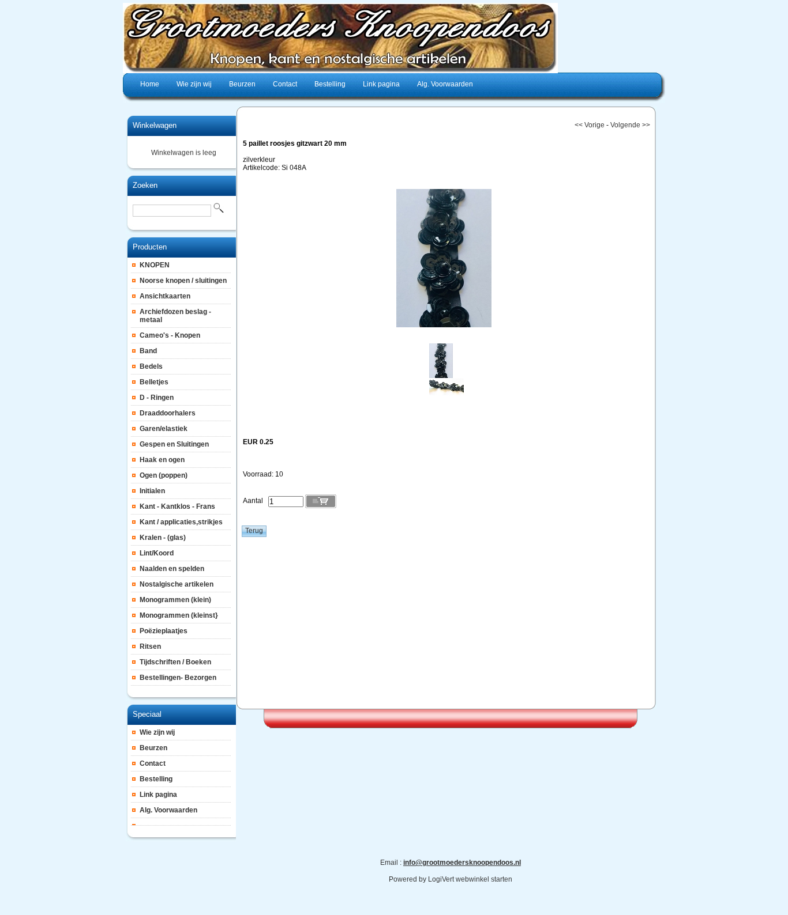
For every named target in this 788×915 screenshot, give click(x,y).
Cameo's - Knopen (170, 335)
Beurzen (153, 748)
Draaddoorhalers (168, 413)
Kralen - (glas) (163, 538)
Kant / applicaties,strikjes (181, 522)
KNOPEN (155, 265)
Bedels (151, 366)
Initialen (152, 491)
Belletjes (154, 382)
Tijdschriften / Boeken (175, 662)
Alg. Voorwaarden (168, 810)
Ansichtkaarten (165, 296)
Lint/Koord (157, 553)
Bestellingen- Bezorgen (178, 678)
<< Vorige (590, 125)
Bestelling (156, 779)
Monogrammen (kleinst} (179, 615)
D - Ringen (157, 398)
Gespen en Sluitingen (174, 444)
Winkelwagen (155, 125)
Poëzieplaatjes (163, 631)
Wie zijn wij (157, 732)
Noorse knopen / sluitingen (183, 281)
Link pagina (158, 795)
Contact (153, 763)
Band (148, 351)
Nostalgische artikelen (176, 584)
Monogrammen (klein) (175, 600)
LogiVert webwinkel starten (470, 879)
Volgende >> (630, 125)
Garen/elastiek (163, 429)
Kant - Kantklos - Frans (177, 506)
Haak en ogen (162, 460)
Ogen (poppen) (163, 475)
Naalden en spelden (172, 569)
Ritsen (150, 646)
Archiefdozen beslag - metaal (175, 316)
